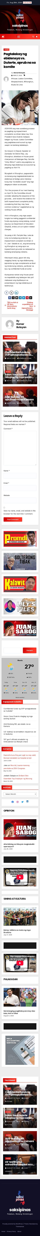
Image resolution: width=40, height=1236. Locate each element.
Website (7, 495)
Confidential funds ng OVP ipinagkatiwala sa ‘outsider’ (18, 355)
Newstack (32, 1224)
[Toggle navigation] (18, 36)
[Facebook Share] (7, 293)
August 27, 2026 (13, 1098)
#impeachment (17, 82)
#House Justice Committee (21, 79)
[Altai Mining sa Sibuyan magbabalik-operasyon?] (20, 830)
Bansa (6, 49)
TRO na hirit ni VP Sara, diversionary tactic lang (12, 305)
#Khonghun (28, 82)
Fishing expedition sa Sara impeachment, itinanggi (27, 306)
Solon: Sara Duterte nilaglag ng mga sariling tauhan (19, 377)
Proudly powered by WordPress (12, 1224)
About (19, 1231)
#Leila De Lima (17, 85)
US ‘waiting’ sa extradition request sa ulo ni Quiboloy (20, 1164)
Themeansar (20, 1226)
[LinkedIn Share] (16, 293)
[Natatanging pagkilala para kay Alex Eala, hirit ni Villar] (20, 998)
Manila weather (20, 697)
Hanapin (30, 650)
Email (6, 483)
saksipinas (20, 25)
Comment (8, 429)
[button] (33, 37)
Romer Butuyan (19, 73)
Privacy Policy (11, 1231)
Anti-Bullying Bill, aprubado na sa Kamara (19, 398)
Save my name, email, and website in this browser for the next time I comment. (19, 512)
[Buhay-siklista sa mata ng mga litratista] (20, 917)
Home (3, 1231)
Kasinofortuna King (11, 755)
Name (7, 471)
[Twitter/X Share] (11, 293)
